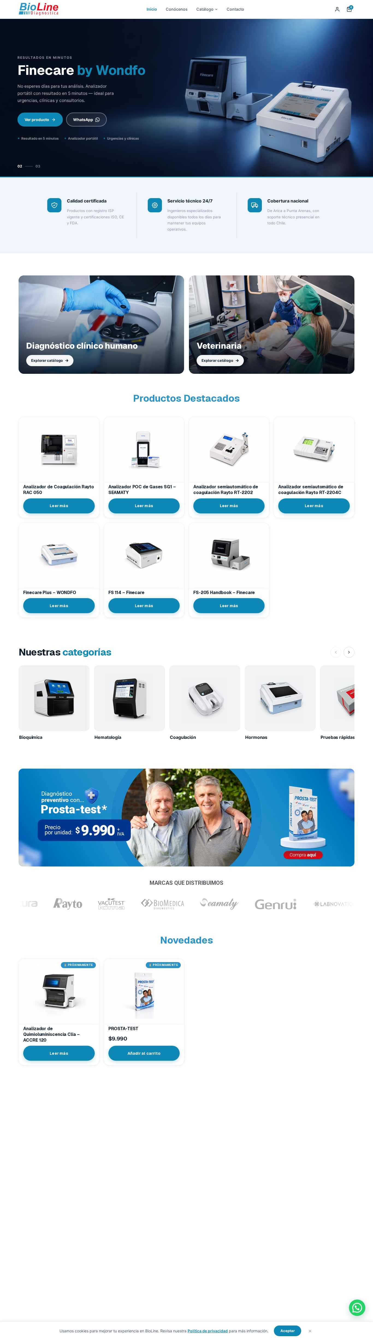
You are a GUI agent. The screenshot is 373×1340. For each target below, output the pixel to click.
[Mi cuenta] (337, 9)
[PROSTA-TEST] (144, 991)
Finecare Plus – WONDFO (49, 592)
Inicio (152, 9)
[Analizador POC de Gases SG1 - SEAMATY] (144, 449)
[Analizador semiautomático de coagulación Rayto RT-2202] (229, 449)
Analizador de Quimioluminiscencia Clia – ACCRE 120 (51, 1034)
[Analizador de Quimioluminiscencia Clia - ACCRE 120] (58, 991)
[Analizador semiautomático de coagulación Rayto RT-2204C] (313, 449)
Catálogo (205, 9)
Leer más (59, 505)
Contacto (235, 9)
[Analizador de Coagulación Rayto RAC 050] (58, 449)
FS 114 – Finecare (126, 592)
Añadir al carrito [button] (144, 1053)
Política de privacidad (208, 1331)
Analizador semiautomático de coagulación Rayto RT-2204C (310, 489)
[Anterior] (10, 98)
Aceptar (287, 1331)
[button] (357, 1308)
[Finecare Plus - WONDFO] (58, 555)
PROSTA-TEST (123, 1029)
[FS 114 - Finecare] (144, 555)
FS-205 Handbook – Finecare (224, 592)
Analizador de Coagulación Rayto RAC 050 (58, 489)
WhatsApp (81, 127)
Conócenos (177, 9)
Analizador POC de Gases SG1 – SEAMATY (142, 489)
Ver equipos (36, 127)
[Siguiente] (362, 98)
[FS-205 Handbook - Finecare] (229, 555)
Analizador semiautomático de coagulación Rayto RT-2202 (225, 489)
